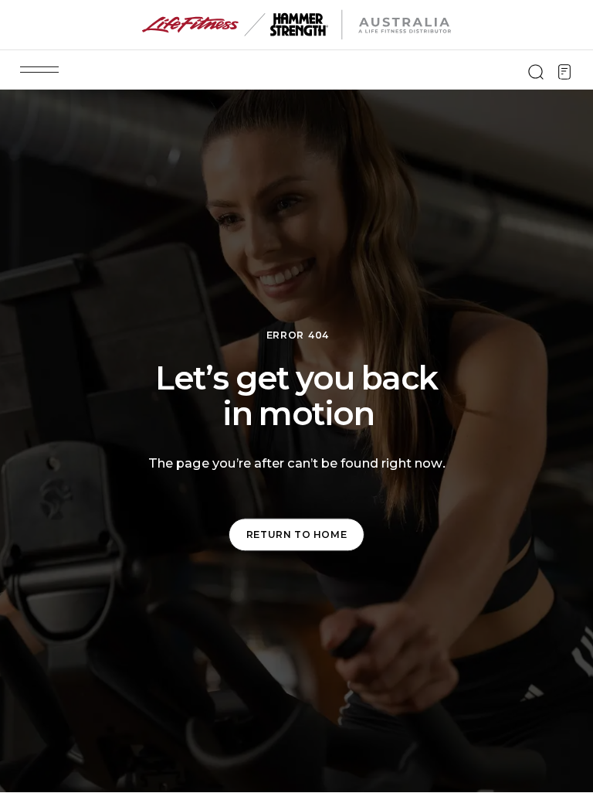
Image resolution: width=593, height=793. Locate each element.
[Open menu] (39, 69)
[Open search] (535, 71)
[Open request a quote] (564, 71)
